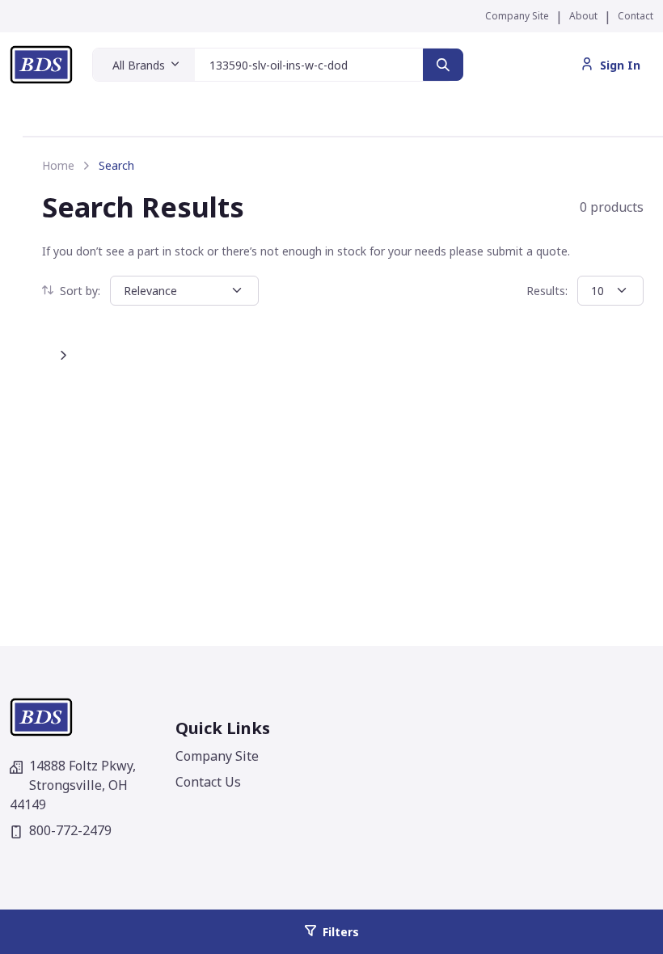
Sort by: (80, 290)
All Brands (138, 65)
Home (58, 165)
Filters (341, 931)
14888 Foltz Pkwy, (73, 785)
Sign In (620, 65)
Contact (635, 16)
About (583, 16)
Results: (547, 290)
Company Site (517, 16)
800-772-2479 (70, 830)
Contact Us (208, 782)
